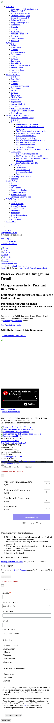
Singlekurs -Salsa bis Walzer (22, 111)
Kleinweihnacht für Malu (26, 136)
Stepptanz (15, 41)
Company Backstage (24, 172)
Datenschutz (22, 462)
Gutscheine (15, 217)
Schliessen (6, 577)
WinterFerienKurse (18, 194)
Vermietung (15, 213)
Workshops (9, 674)
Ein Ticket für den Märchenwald (29, 156)
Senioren (8, 662)
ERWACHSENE (13, 74)
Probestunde (9, 264)
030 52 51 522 (7, 239)
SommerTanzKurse (18, 192)
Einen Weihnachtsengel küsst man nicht (31, 140)
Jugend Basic (16, 63)
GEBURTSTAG (9, 630)
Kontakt (31, 462)
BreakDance (16, 47)
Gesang (14, 29)
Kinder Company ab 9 (20, 18)
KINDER (10, 7)
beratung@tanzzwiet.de (12, 321)
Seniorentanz (16, 106)
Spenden (19, 174)
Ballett (13, 45)
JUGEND (10, 43)
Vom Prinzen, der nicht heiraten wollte (31, 131)
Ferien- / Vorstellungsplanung (22, 117)
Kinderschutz (16, 219)
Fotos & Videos (17, 204)
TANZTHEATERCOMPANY (18, 115)
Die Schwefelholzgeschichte (27, 154)
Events (7, 681)
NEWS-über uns (12, 199)
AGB (13, 462)
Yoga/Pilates (16, 102)
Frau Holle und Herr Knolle (27, 124)
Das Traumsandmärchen (25, 138)
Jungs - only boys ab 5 (20, 22)
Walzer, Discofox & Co (20, 65)
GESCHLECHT (10, 602)
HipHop (14, 59)
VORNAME (8, 612)
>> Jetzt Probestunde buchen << (14, 266)
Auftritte (8, 677)
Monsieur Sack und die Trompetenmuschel (33, 149)
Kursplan (4, 255)
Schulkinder (10, 649)
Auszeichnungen (17, 208)
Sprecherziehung (17, 38)
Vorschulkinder (12, 645)
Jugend (14, 185)
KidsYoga (15, 36)
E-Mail (16, 441)
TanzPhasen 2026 (23, 170)
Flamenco (15, 90)
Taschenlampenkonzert (25, 147)
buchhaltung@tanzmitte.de (11, 456)
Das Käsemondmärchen (25, 145)
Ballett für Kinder (18, 20)
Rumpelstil (15, 122)
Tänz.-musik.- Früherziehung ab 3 (24, 9)
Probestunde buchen (19, 190)
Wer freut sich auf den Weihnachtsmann (32, 158)
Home (3, 268)
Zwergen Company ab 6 (20, 16)
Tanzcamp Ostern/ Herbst (21, 176)
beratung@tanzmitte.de (10, 463)
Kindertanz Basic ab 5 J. (20, 13)
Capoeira (14, 27)
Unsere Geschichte (18, 206)
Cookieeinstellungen (44, 462)
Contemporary (16, 54)
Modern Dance (17, 68)
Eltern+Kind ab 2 (18, 11)
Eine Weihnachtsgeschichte (27, 163)
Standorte (5, 259)
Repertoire (15, 120)
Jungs (7, 652)
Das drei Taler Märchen (25, 142)
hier (24, 705)
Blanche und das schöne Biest (28, 133)
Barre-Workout (17, 79)
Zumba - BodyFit (18, 104)
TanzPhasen (16, 165)
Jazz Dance (15, 61)
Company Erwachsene (20, 86)
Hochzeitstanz (16, 113)
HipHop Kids (16, 31)
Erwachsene (16, 188)
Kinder (14, 183)
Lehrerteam (15, 210)
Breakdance (15, 25)
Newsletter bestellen (9, 244)
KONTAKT (11, 222)
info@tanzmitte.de (8, 241)
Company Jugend (18, 52)
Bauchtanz (15, 81)
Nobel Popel (16, 151)
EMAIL (7, 593)
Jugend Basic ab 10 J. (19, 34)
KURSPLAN (11, 181)
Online (8, 318)
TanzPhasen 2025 (23, 167)
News (13, 201)
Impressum (5, 462)
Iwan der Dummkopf (24, 161)
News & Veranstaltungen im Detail (35, 268)
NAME (7, 621)
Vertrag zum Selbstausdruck (12, 561)
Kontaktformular (20, 570)
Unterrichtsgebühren (19, 215)
